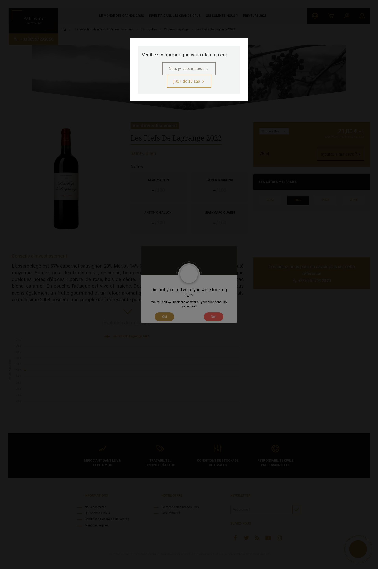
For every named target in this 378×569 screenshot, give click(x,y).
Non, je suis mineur (186, 68)
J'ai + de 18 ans (186, 81)
